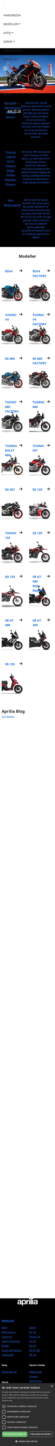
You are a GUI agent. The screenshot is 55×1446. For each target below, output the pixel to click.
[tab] (27, 168)
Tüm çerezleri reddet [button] (40, 1434)
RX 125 (32, 1345)
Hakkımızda (35, 1372)
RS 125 (32, 1332)
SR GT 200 (34, 1350)
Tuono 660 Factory (11, 1350)
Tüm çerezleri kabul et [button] (14, 1434)
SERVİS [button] (7, 42)
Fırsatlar (33, 1376)
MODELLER (8, 1320)
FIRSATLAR (10, 59)
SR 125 (32, 1354)
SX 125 (32, 1341)
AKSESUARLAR (12, 86)
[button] (27, 1441)
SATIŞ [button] (7, 33)
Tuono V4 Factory (11, 1341)
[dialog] (27, 1414)
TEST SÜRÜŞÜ (19, 68)
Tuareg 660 (8, 1354)
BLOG (7, 94)
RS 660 (5, 1345)
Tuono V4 (7, 1336)
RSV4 (4, 1327)
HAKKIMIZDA (12, 15)
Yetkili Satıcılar (9, 1372)
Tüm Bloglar (8, 716)
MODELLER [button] (10, 24)
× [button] (52, 1386)
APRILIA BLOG (12, 50)
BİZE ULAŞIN (11, 103)
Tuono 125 (34, 1336)
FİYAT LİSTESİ (12, 77)
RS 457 (32, 1327)
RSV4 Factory (9, 1332)
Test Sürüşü (35, 1381)
